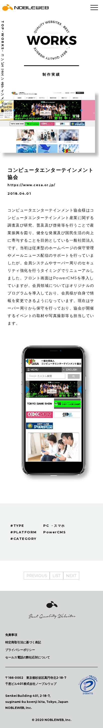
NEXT (71, 575)
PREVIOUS (36, 575)
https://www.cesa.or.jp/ (32, 185)
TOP (2, 26)
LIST (56, 575)
